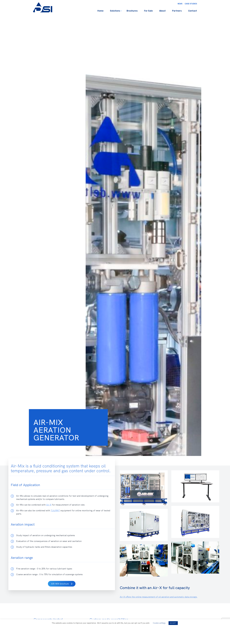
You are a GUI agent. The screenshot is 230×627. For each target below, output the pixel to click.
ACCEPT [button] (173, 623)
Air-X (48, 504)
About (162, 10)
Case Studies (191, 4)
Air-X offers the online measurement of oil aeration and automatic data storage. (167, 596)
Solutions (115, 10)
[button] (61, 584)
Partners (177, 10)
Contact (192, 10)
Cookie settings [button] (159, 623)
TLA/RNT (55, 510)
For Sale (148, 10)
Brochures (132, 10)
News (180, 4)
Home (100, 10)
